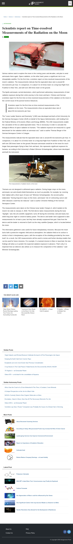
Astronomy (7, 23)
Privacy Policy (30, 533)
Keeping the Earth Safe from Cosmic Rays (18, 359)
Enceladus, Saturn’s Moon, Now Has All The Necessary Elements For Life (28, 399)
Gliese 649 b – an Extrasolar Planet (16, 403)
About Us (9, 529)
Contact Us (9, 533)
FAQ (27, 529)
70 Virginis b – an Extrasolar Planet (15, 370)
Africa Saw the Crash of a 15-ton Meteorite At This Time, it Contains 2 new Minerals (30, 387)
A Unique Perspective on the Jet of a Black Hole (19, 391)
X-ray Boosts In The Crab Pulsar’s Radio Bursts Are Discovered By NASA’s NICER (31, 367)
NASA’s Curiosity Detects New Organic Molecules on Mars (23, 395)
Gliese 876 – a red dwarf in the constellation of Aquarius (22, 374)
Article (6, 36)
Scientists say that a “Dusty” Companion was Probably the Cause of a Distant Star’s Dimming (34, 407)
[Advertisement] (36, 268)
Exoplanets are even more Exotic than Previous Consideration (24, 363)
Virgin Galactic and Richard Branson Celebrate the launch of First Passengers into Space (32, 355)
